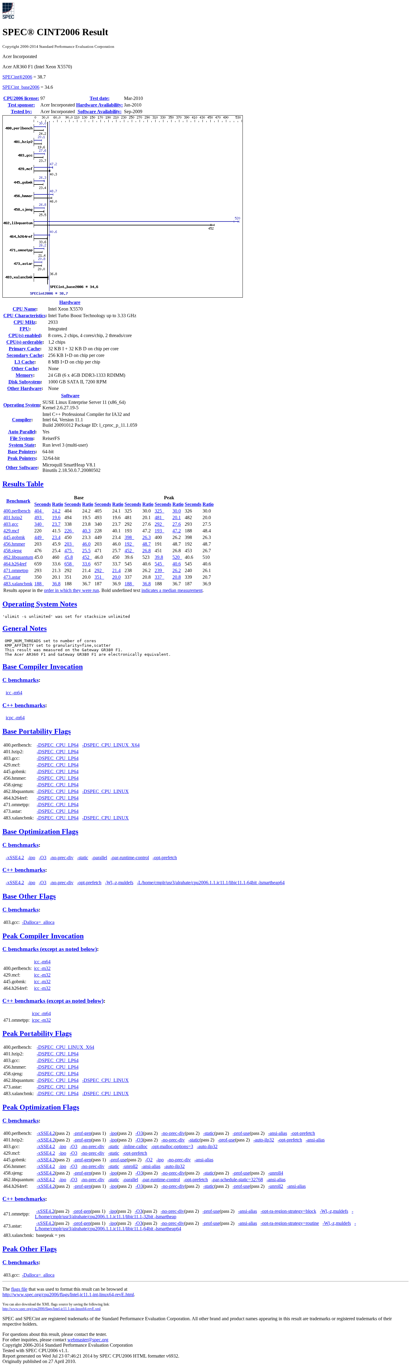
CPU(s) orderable (24, 342)
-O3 (42, 857)
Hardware (69, 302)
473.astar (11, 577)
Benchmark (18, 500)
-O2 (149, 1159)
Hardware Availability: (99, 104)
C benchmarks (20, 680)
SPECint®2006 (17, 76)
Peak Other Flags (29, 1249)
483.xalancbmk (17, 583)
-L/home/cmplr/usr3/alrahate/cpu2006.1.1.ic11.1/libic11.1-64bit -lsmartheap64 (211, 882)
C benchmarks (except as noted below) (49, 949)
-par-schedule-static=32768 (237, 1179)
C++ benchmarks (23, 705)
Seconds (42, 504)
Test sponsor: (21, 104)
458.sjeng (12, 550)
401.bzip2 (12, 517)
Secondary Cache (24, 355)
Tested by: (21, 111)
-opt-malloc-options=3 (172, 1146)
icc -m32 (42, 968)
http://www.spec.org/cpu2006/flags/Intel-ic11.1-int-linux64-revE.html (68, 1294)
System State (22, 445)
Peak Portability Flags (37, 1033)
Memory (24, 375)
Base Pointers (22, 451)
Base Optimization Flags (40, 831)
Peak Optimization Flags (40, 1107)
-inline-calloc (135, 1146)
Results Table (23, 484)
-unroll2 (130, 1166)
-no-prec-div (61, 857)
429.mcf (11, 530)
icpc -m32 (41, 1020)
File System (21, 438)
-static (82, 857)
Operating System (21, 404)
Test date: (100, 98)
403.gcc (10, 524)
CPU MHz (24, 322)
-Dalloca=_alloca (38, 922)
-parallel (99, 857)
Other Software (21, 467)
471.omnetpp (15, 570)
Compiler (21, 419)
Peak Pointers (22, 458)
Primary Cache (24, 348)
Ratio (57, 504)
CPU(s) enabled (24, 335)
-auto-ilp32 (263, 1139)
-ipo (31, 857)
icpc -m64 (15, 717)
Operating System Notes (39, 604)
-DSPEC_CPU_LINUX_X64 (111, 745)
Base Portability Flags (36, 731)
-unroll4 (275, 1172)
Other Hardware (24, 388)
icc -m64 (14, 692)
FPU (24, 328)
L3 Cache (24, 361)
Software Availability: (100, 111)
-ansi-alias (277, 1133)
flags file (19, 1289)
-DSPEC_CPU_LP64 (58, 745)
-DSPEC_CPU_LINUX (105, 791)
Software (70, 395)
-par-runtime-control (130, 857)
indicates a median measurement (171, 590)
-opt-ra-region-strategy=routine (290, 1223)
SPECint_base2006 (20, 87)
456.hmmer (14, 544)
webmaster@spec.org (87, 1339)
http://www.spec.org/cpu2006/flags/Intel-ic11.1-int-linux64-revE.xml (51, 1309)
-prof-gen (82, 1133)
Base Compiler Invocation (42, 667)
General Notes (24, 628)
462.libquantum (18, 557)
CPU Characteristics (24, 315)
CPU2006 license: (21, 98)
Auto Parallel (21, 431)
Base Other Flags (29, 896)
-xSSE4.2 (15, 857)
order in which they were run (71, 590)
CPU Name (24, 308)
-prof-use (241, 1133)
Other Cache (24, 368)
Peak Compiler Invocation (43, 936)
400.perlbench (16, 510)
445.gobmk (14, 537)
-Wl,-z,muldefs (119, 882)
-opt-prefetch (165, 857)
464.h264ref (14, 563)
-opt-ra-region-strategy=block (288, 1211)
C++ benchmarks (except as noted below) (53, 1001)
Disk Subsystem (24, 381)
